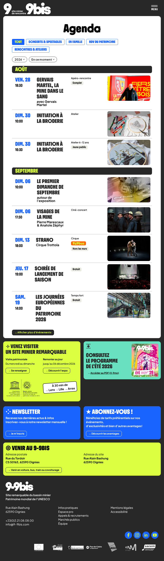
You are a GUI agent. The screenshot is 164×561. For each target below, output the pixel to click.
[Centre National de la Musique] (131, 547)
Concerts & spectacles (45, 42)
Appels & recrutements (73, 515)
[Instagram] (137, 535)
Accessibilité (119, 512)
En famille (75, 42)
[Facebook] (128, 535)
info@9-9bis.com (17, 524)
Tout (18, 42)
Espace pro (65, 512)
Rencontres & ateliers (31, 49)
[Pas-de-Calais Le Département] (94, 547)
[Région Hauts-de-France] (75, 547)
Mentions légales (122, 508)
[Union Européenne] (39, 547)
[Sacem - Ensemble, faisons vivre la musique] (149, 547)
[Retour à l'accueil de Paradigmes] (27, 8)
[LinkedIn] (146, 535)
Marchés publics (69, 519)
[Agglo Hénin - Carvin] (112, 547)
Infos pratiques (68, 508)
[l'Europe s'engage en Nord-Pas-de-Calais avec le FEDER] (57, 547)
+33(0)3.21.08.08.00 (18, 520)
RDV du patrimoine (102, 42)
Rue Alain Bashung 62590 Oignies (18, 510)
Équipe (63, 523)
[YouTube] (154, 535)
